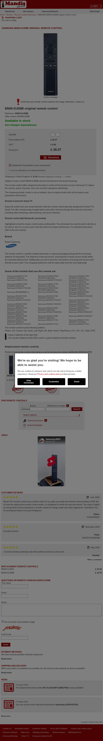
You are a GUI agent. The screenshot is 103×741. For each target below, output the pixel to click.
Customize (54, 382)
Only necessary (29, 381)
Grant (76, 382)
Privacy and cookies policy (49, 374)
